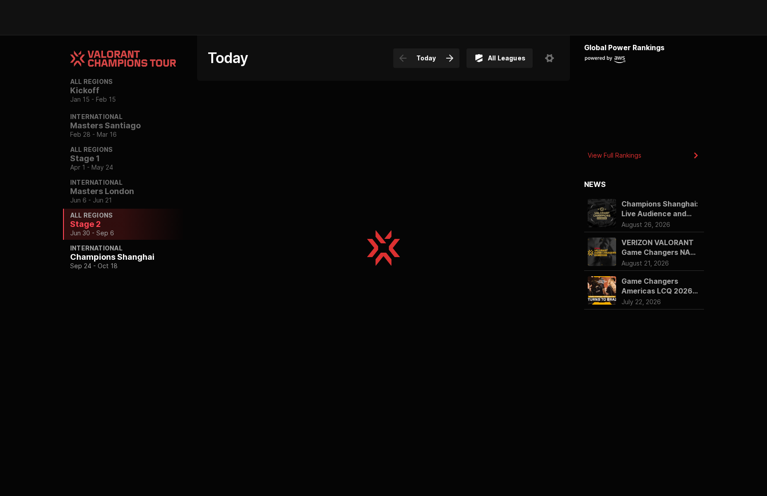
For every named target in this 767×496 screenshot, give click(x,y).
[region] (123, 244)
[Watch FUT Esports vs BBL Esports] (231, 240)
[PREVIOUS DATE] (403, 58)
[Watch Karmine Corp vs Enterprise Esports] (231, 179)
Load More (383, 106)
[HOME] (76, 17)
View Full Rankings (614, 155)
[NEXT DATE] (449, 58)
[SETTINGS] (549, 58)
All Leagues (507, 58)
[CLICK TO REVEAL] (383, 179)
